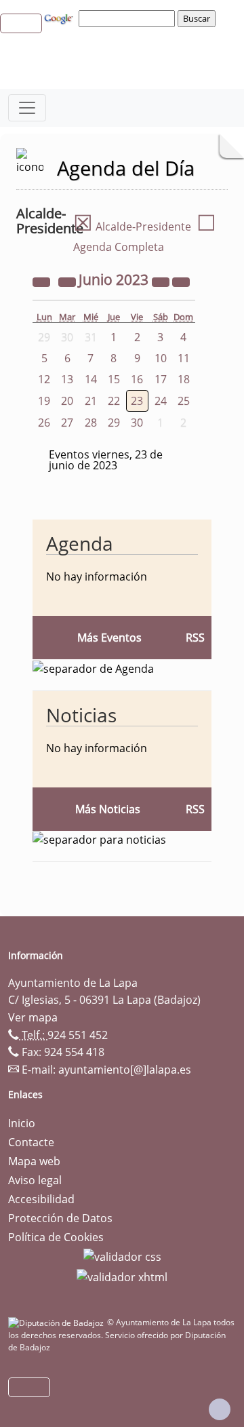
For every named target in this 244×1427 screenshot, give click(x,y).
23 (137, 400)
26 (44, 422)
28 (91, 422)
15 (114, 379)
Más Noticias (107, 809)
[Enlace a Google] (60, 17)
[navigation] (129, 18)
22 (114, 400)
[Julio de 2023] (181, 280)
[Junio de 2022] (43, 280)
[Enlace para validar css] (122, 1256)
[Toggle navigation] (27, 107)
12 (44, 379)
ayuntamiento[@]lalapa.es (124, 1069)
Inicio (21, 1123)
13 (67, 379)
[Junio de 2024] (162, 280)
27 (67, 422)
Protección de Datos (60, 1218)
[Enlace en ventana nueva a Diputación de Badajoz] (57, 1322)
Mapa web (34, 1161)
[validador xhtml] (122, 1275)
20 (67, 400)
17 (161, 379)
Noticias (81, 715)
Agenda (79, 543)
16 (137, 379)
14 (91, 379)
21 (91, 400)
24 (161, 400)
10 (161, 358)
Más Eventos (109, 637)
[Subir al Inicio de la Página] (219, 1409)
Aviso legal (35, 1180)
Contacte (31, 1142)
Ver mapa (33, 1017)
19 (44, 400)
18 (184, 379)
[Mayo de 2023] (68, 280)
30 (137, 422)
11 (184, 358)
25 (184, 400)
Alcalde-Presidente (132, 226)
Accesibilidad (41, 1199)
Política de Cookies (56, 1237)
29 (114, 422)
